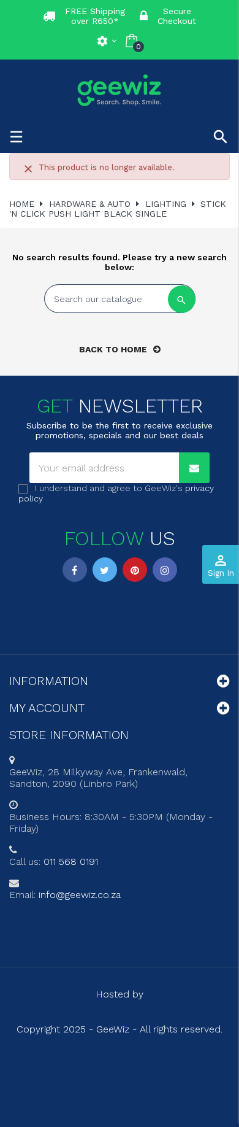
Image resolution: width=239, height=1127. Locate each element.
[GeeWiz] (119, 90)
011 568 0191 (71, 861)
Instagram (164, 569)
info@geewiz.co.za (80, 894)
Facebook (74, 569)
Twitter (104, 569)
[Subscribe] (194, 467)
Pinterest (134, 569)
